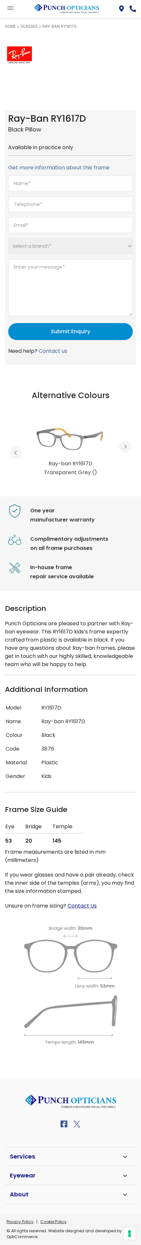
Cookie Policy (53, 1221)
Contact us (53, 351)
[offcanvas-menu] (10, 8)
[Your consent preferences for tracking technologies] (129, 1233)
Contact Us (82, 906)
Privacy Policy (20, 1221)
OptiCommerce (22, 1236)
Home (10, 26)
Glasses (29, 26)
